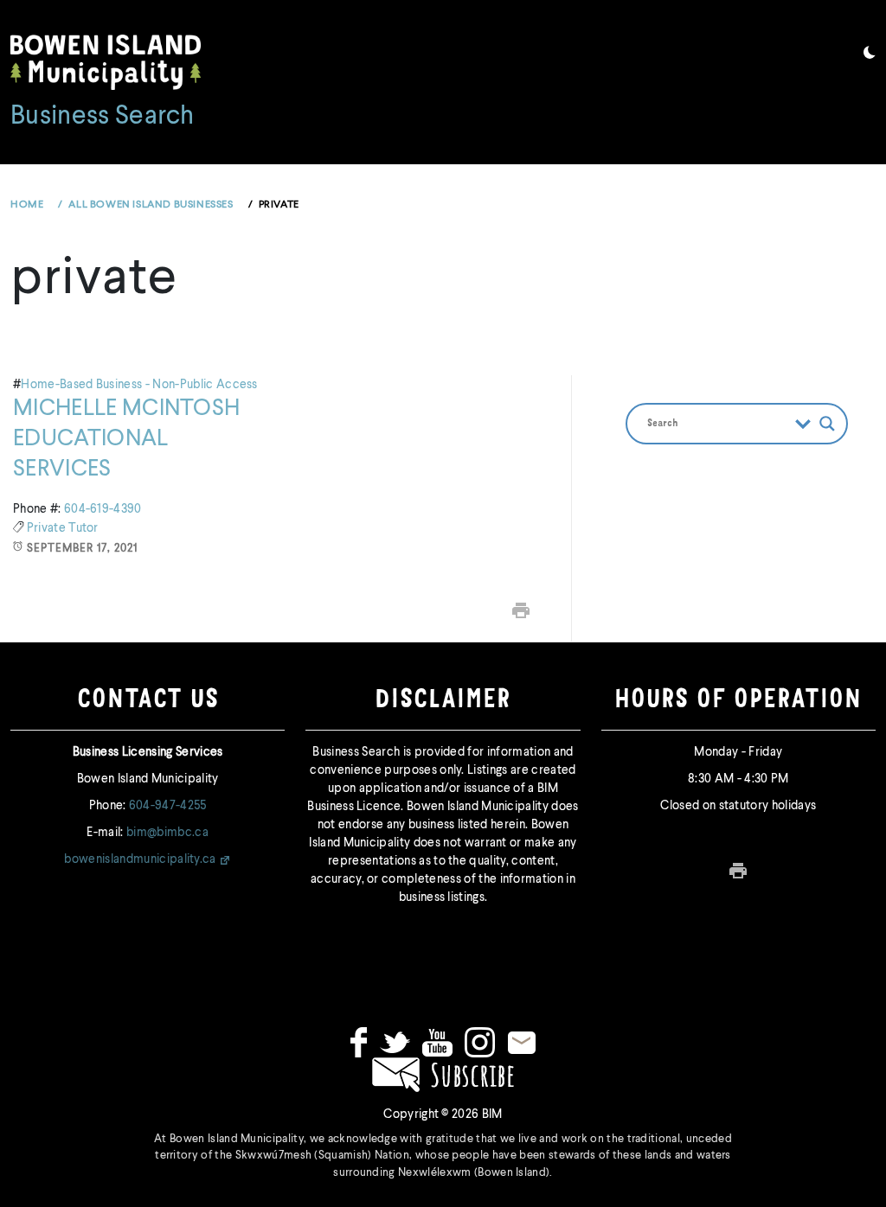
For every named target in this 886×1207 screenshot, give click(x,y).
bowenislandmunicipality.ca (139, 859)
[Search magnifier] (827, 424)
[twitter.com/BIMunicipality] (395, 1042)
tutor (83, 528)
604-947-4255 (168, 806)
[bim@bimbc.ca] (522, 1042)
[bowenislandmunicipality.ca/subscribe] (443, 1074)
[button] (870, 55)
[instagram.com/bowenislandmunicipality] (480, 1042)
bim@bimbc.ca (167, 833)
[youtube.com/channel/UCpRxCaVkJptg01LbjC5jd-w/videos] (437, 1042)
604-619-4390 (103, 509)
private (48, 528)
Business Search (102, 117)
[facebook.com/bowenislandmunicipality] (358, 1042)
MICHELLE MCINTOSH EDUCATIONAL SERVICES (126, 439)
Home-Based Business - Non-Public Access (139, 385)
